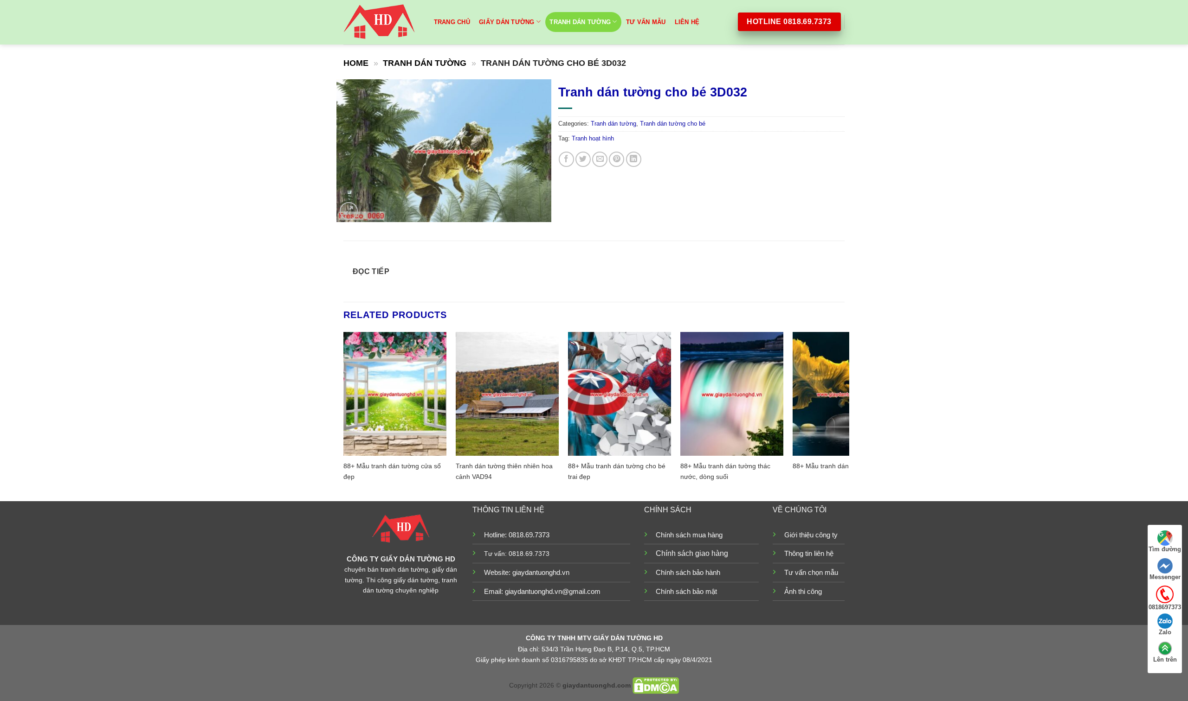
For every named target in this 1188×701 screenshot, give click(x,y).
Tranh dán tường (580, 22)
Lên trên (1165, 659)
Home (355, 63)
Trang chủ (452, 22)
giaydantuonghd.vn (540, 572)
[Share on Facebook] (566, 159)
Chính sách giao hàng (692, 553)
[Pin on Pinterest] (616, 159)
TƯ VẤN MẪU (646, 22)
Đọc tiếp (371, 271)
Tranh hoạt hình (593, 138)
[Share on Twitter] (583, 159)
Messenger (1165, 577)
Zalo (1165, 632)
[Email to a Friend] (599, 159)
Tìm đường (1165, 549)
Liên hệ (687, 22)
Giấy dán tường (507, 22)
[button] (349, 211)
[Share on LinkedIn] (633, 159)
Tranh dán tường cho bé (672, 123)
